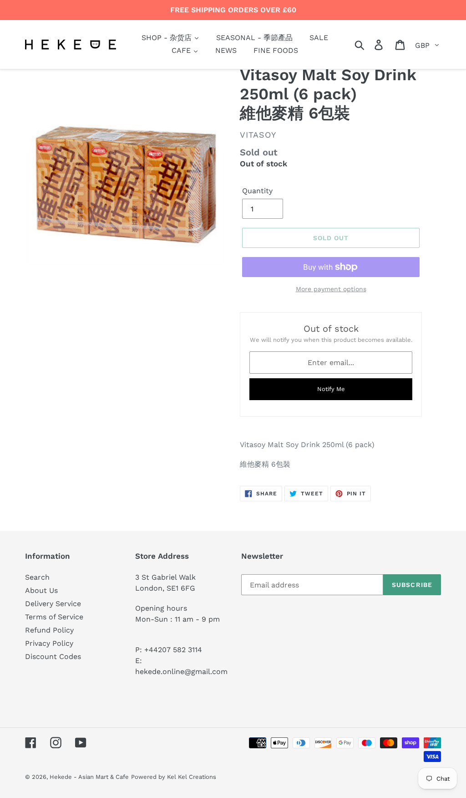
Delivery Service (53, 603)
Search (37, 577)
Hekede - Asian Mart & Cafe (89, 776)
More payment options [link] (331, 289)
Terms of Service (54, 617)
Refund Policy (49, 630)
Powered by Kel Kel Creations (173, 776)
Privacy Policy (49, 643)
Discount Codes (53, 656)
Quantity (257, 190)
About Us (41, 590)
